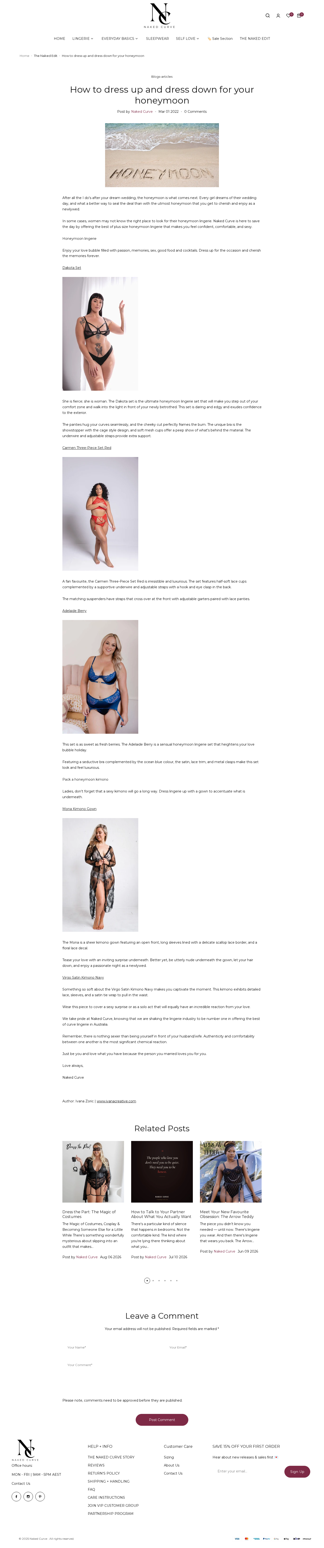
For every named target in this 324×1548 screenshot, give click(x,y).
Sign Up (297, 1472)
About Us (171, 1465)
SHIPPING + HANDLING (109, 1481)
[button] (147, 1281)
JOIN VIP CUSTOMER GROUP (113, 1505)
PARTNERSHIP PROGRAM (111, 1514)
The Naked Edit (45, 56)
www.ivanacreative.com (116, 1101)
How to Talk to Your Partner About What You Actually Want (161, 1214)
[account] (278, 15)
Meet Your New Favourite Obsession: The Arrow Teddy (227, 1214)
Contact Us (21, 1483)
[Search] (268, 15)
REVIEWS (96, 1465)
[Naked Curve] (162, 15)
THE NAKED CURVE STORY (111, 1457)
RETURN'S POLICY (104, 1473)
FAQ (91, 1489)
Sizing (169, 1457)
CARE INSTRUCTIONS (106, 1497)
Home (24, 56)
